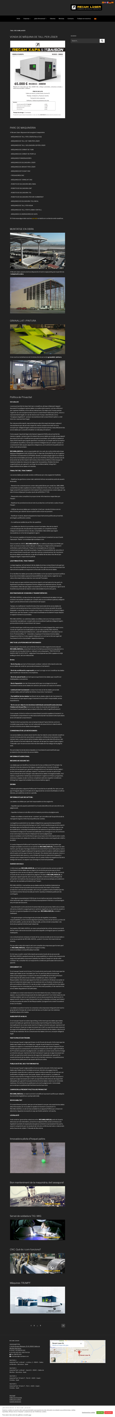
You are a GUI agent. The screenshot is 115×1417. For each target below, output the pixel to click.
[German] (110, 2)
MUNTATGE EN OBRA (22, 229)
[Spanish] (95, 18)
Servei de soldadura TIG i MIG (25, 1216)
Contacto (71, 18)
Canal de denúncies (15, 1401)
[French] (108, 2)
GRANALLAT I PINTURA (23, 320)
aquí (30, 1415)
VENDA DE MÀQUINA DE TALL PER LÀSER (33, 36)
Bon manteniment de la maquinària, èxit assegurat (37, 1182)
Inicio (18, 18)
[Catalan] (103, 2)
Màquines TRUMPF (20, 1283)
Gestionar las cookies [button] (88, 1412)
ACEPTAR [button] (100, 1412)
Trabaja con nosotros (84, 18)
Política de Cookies (15, 1399)
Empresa (26, 18)
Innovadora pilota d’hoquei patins (27, 1138)
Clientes (52, 18)
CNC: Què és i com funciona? (25, 1249)
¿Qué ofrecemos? (39, 18)
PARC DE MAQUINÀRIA (23, 127)
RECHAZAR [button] (108, 1412)
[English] (105, 2)
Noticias (61, 18)
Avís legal (12, 1395)
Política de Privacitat (21, 397)
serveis (34, 218)
